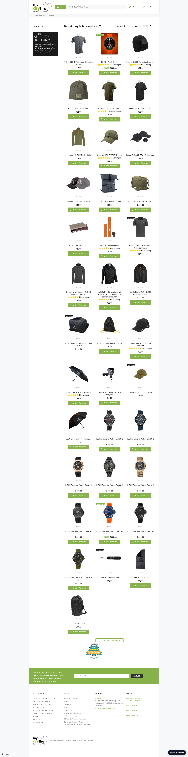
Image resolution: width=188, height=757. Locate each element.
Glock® (78, 57)
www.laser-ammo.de (133, 701)
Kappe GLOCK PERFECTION (78, 202)
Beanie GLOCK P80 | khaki (78, 109)
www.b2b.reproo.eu (132, 715)
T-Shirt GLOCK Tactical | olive (109, 109)
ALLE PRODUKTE (39, 723)
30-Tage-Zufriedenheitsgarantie (75, 719)
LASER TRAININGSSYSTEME (43, 701)
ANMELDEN (137, 676)
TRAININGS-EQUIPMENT (42, 704)
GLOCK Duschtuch (140, 578)
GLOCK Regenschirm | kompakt (78, 392)
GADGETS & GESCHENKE (42, 713)
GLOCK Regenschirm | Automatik (78, 439)
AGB (65, 707)
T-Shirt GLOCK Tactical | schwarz (140, 109)
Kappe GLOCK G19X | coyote (140, 392)
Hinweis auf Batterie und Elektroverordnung (72, 715)
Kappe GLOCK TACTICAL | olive (109, 155)
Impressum (68, 710)
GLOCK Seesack (78, 624)
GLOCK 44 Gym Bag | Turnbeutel (109, 343)
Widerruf (67, 701)
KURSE (35, 716)
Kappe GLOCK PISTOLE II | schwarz (140, 155)
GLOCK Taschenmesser (109, 578)
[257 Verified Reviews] (94, 660)
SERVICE (36, 719)
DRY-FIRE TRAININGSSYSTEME (44, 698)
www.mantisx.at (131, 705)
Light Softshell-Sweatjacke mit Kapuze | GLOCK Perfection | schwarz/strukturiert (109, 294)
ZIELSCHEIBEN (38, 707)
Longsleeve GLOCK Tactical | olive (78, 155)
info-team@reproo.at (107, 708)
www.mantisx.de (131, 708)
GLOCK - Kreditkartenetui (78, 245)
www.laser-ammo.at (133, 698)
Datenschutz (68, 704)
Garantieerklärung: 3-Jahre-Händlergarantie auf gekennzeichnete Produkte (77, 724)
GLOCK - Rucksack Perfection (109, 202)
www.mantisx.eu (131, 710)
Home (35, 15)
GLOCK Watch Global (109, 62)
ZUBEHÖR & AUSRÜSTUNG (43, 710)
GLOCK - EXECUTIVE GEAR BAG (140, 202)
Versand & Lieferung (71, 698)
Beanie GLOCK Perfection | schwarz (140, 62)
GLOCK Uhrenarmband (109, 245)
